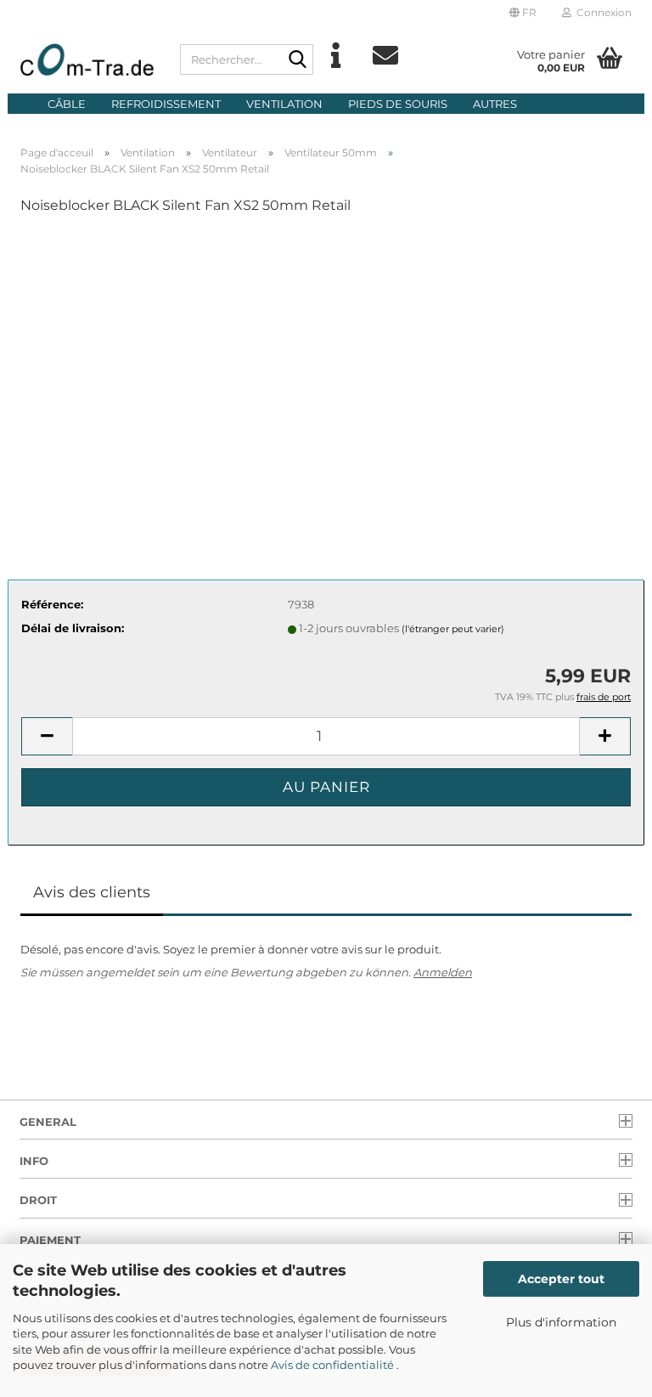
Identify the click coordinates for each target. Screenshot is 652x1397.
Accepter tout (561, 1279)
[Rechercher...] (297, 60)
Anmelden (442, 972)
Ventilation (284, 103)
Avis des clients (91, 892)
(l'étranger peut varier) (453, 629)
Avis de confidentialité (333, 1365)
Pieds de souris (397, 103)
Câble (67, 103)
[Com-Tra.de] (87, 59)
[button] (523, 12)
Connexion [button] (601, 12)
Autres (495, 103)
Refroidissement (166, 103)
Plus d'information (561, 1322)
